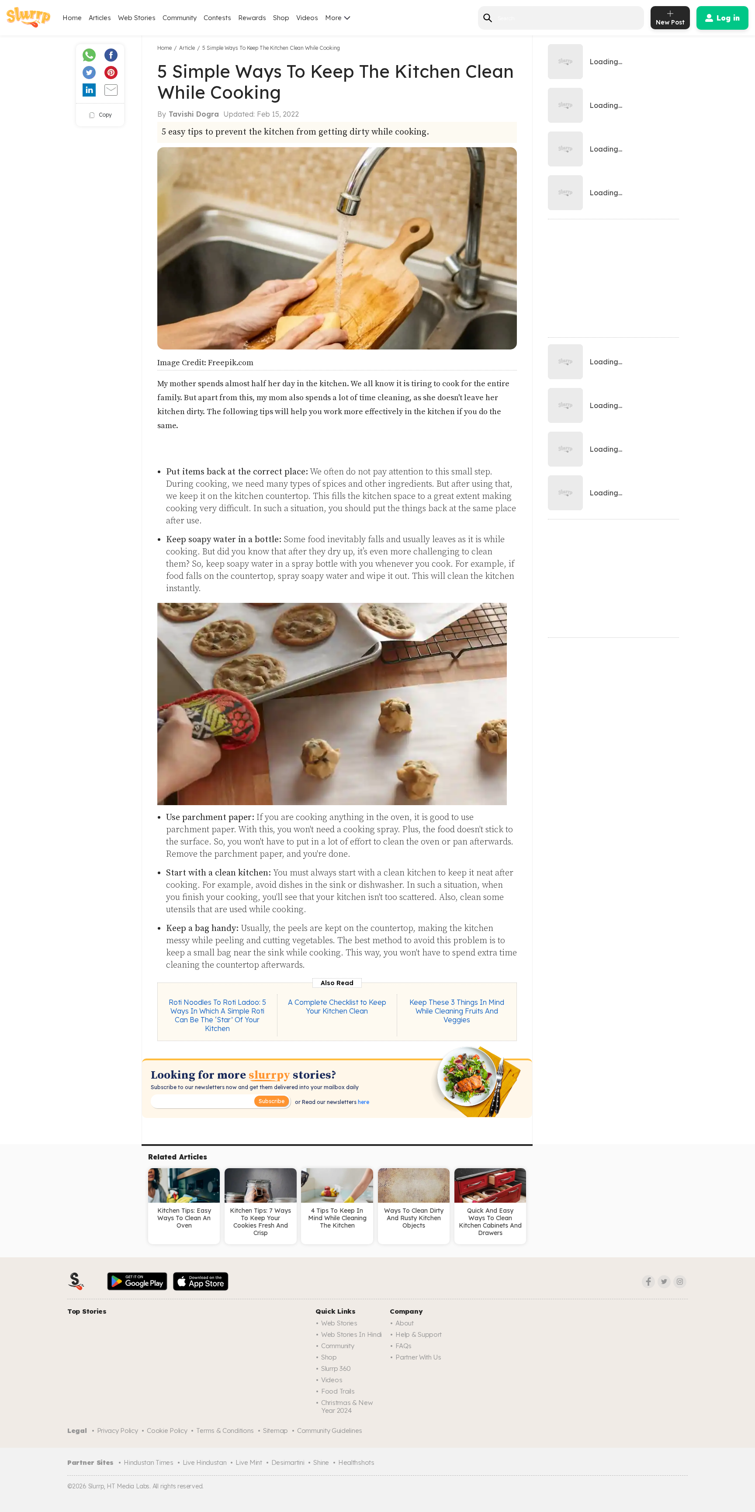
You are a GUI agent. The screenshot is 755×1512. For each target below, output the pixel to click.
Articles (100, 18)
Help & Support (418, 1334)
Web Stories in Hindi (351, 1334)
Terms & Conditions (225, 1430)
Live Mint (249, 1462)
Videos (307, 18)
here (363, 1102)
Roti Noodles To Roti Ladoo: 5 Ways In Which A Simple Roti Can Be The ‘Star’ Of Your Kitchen (217, 1015)
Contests (217, 18)
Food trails (338, 1391)
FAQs (403, 1346)
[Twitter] (664, 1281)
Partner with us (418, 1357)
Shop (281, 18)
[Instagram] (679, 1281)
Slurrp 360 (336, 1368)
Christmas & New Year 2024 (347, 1406)
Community (180, 18)
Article (187, 48)
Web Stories (137, 18)
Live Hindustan (205, 1462)
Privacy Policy (117, 1430)
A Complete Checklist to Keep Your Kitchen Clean (337, 1006)
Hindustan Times (148, 1462)
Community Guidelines (329, 1430)
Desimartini (288, 1462)
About (404, 1323)
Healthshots (356, 1462)
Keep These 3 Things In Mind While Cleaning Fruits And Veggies (456, 1011)
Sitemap (275, 1430)
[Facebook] (648, 1281)
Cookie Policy (167, 1430)
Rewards (252, 18)
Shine (321, 1462)
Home (72, 18)
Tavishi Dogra (194, 114)
